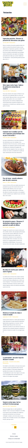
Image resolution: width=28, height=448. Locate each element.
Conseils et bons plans (14, 361)
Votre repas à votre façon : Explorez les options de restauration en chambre (13, 87)
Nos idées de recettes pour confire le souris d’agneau (13, 271)
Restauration (12, 42)
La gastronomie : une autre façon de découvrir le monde (13, 358)
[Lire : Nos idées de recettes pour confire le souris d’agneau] (14, 257)
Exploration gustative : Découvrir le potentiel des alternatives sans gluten (14, 39)
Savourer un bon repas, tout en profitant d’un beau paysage (11, 403)
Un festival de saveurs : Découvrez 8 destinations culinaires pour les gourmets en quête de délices (13, 223)
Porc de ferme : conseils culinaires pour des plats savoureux (13, 179)
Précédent (13, 424)
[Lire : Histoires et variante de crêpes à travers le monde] (14, 300)
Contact (14, 433)
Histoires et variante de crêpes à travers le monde (12, 314)
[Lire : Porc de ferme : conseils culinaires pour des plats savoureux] (14, 166)
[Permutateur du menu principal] (25, 4)
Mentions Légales (14, 436)
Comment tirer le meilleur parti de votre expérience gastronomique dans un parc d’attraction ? (13, 133)
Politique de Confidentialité (14, 438)
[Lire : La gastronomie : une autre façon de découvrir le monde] (14, 345)
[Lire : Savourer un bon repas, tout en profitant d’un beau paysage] (14, 390)
